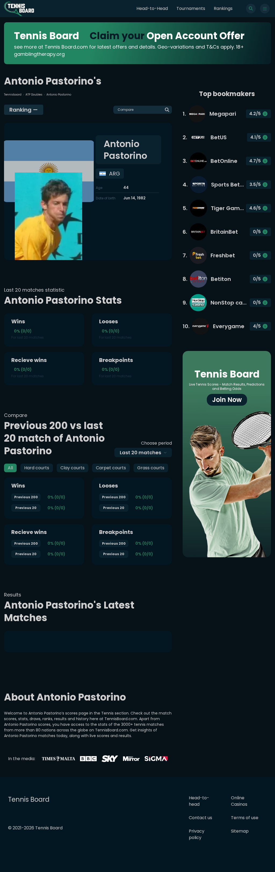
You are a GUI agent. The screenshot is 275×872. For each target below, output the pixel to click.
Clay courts (72, 468)
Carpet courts (111, 468)
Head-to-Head (152, 8)
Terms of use (244, 818)
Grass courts (150, 468)
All (10, 468)
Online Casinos (239, 801)
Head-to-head (199, 801)
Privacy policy (196, 834)
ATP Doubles (34, 95)
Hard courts (36, 468)
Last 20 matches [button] (140, 452)
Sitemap (240, 831)
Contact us (200, 818)
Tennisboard (12, 95)
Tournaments (190, 8)
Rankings (223, 8)
